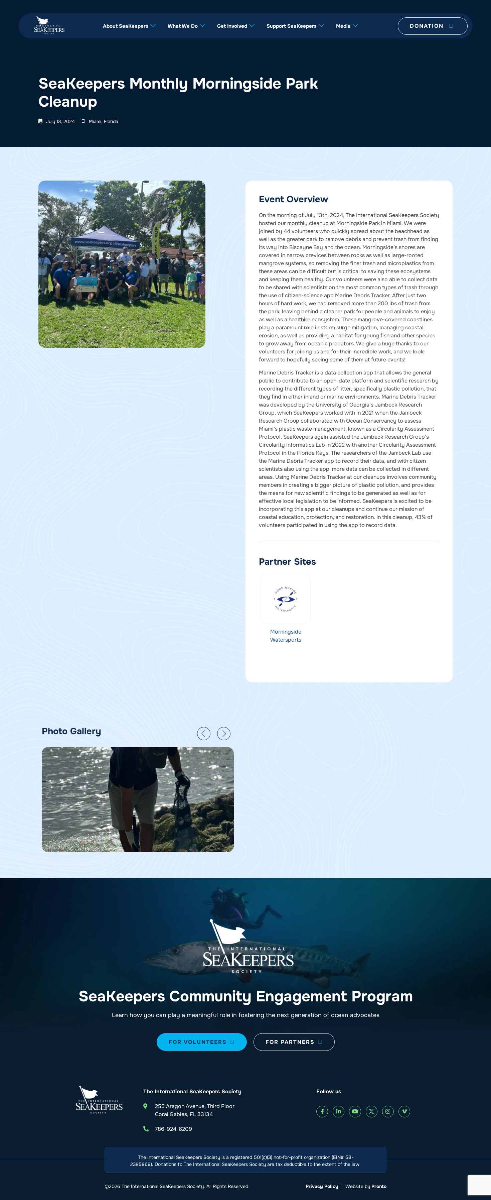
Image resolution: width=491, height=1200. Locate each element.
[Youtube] (355, 1111)
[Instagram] (388, 1111)
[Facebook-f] (322, 1111)
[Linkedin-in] (338, 1111)
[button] (203, 733)
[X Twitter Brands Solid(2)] (371, 1111)
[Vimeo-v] (404, 1111)
